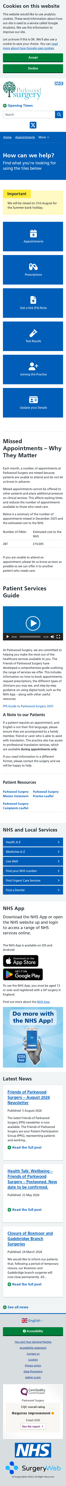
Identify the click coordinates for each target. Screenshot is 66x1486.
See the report (31, 1426)
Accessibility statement (33, 1348)
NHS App (43, 1002)
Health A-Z (13, 842)
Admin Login (33, 1377)
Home (7, 137)
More (43, 138)
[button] (33, 623)
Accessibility (34, 1331)
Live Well (12, 861)
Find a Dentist (15, 890)
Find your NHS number (21, 871)
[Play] (8, 637)
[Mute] (52, 637)
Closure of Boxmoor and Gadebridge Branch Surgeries (30, 1238)
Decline (33, 68)
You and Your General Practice (33, 1342)
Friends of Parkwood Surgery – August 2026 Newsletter (29, 1097)
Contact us (33, 1353)
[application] (33, 623)
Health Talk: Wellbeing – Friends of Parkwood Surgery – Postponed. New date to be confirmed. (32, 1179)
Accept (33, 57)
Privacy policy (33, 1365)
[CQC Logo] (33, 1394)
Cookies (33, 1359)
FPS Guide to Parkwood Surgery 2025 (28, 706)
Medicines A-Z (15, 852)
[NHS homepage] (27, 90)
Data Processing (33, 1371)
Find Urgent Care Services (23, 880)
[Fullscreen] (58, 637)
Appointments (25, 137)
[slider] (30, 637)
